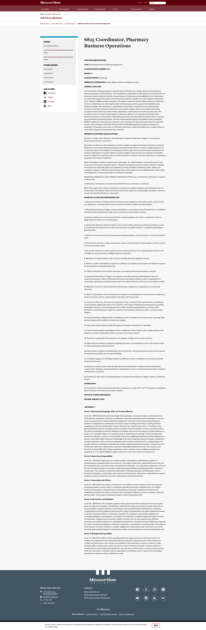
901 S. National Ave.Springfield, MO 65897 (50, 593)
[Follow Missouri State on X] (146, 589)
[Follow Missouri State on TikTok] (163, 589)
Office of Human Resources (50, 14)
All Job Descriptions (51, 46)
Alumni (115, 9)
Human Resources (57, 24)
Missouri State (44, 24)
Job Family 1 (48, 69)
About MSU (45, 9)
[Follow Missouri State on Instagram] (154, 589)
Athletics (151, 9)
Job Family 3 (48, 77)
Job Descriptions (51, 18)
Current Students (82, 9)
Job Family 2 (48, 73)
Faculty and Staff (100, 9)
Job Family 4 (48, 82)
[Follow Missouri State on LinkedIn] (146, 598)
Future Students (64, 9)
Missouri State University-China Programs (97, 598)
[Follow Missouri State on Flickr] (163, 598)
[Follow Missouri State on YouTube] (137, 598)
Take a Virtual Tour (49, 603)
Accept (156, 625)
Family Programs (136, 9)
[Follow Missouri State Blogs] (154, 598)
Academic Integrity (92, 614)
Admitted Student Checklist (108, 614)
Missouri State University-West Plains (95, 595)
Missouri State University (92, 592)
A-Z (146, 3)
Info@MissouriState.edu (50, 597)
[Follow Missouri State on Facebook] (137, 589)
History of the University (126, 614)
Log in (140, 3)
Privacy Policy (53, 627)
